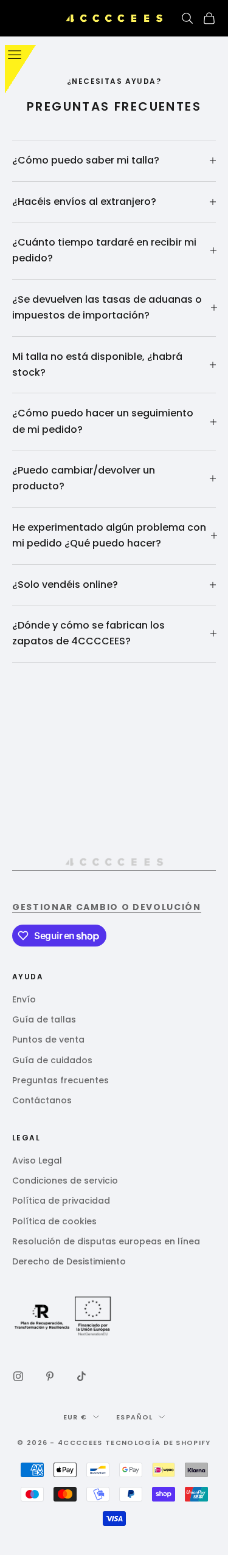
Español (134, 1417)
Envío (24, 999)
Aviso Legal (37, 1160)
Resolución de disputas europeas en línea (106, 1241)
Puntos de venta (48, 1039)
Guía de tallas (44, 1019)
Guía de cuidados (52, 1060)
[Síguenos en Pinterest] (50, 1376)
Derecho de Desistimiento (69, 1261)
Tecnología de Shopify (158, 1442)
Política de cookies (54, 1221)
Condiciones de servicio (65, 1180)
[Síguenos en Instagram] (18, 1376)
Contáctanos (42, 1100)
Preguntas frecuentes (60, 1080)
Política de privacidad (61, 1201)
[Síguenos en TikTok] (81, 1376)
